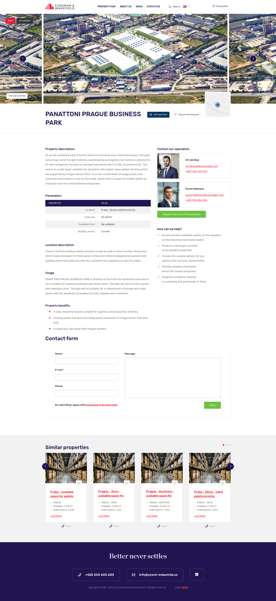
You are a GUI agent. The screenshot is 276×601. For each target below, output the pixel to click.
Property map (107, 6)
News (139, 6)
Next (253, 58)
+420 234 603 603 (99, 574)
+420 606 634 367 (196, 171)
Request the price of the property (181, 214)
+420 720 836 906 (196, 200)
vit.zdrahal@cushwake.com (201, 166)
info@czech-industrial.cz (158, 574)
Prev (22, 58)
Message (130, 354)
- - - (68, 526)
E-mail (59, 370)
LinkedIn (196, 574)
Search (176, 7)
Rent (10, 21)
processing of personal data (101, 405)
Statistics (153, 6)
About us (126, 6)
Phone (58, 386)
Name (59, 354)
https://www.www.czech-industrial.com (59, 6)
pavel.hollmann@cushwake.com (204, 195)
